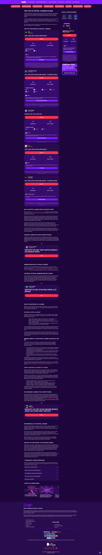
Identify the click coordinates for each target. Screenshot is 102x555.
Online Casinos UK (59, 6)
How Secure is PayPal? (29, 479)
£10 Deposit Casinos (37, 6)
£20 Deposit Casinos (48, 6)
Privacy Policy (57, 524)
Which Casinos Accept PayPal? (31, 467)
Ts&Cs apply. (73, 60)
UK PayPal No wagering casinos (50, 398)
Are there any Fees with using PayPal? (32, 476)
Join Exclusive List (69, 73)
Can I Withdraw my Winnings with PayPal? (33, 473)
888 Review (41, 59)
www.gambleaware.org (51, 540)
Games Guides (29, 524)
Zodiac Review (69, 51)
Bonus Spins (68, 6)
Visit (41, 255)
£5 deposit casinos (36, 268)
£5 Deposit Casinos (26, 6)
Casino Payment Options (30, 521)
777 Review (41, 168)
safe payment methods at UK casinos (38, 211)
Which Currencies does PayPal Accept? (33, 470)
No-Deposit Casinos (77, 6)
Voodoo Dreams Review (41, 100)
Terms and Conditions (59, 525)
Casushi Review (41, 199)
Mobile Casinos (29, 522)
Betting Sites (87, 6)
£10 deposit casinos (44, 268)
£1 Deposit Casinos (15, 6)
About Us (56, 527)
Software (27, 525)
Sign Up (42, 39)
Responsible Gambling (30, 526)
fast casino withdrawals (44, 434)
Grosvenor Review (41, 138)
